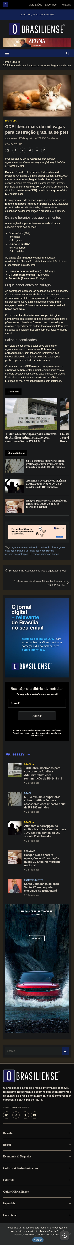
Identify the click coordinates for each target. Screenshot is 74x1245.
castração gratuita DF (17, 550)
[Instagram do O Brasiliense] (8, 150)
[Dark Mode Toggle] (64, 1235)
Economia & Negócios (17, 1156)
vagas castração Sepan (46, 554)
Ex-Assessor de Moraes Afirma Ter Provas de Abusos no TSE (39, 583)
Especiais (9, 1203)
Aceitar (38, 1239)
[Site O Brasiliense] (44, 150)
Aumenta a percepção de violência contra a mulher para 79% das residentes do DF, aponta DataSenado (45, 831)
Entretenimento (33, 880)
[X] (25, 1115)
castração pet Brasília (42, 550)
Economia (29, 851)
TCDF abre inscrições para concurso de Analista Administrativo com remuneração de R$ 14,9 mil (43, 773)
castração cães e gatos (52, 547)
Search (65, 1051)
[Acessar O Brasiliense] (37, 532)
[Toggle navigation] (7, 53)
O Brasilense (51, 138)
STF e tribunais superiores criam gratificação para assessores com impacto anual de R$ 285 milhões (45, 802)
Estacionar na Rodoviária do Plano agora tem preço (37, 570)
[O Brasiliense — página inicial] (31, 1075)
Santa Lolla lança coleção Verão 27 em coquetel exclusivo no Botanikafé (41, 887)
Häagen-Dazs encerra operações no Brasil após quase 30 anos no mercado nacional (42, 860)
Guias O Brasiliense (16, 1191)
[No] (69, 1234)
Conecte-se (10, 1215)
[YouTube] (34, 1115)
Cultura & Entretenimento (20, 1168)
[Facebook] (16, 1115)
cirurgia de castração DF (18, 554)
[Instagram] (6, 1115)
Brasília (11, 120)
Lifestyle (8, 1180)
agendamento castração (25, 547)
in (37, 150)
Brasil (28, 793)
